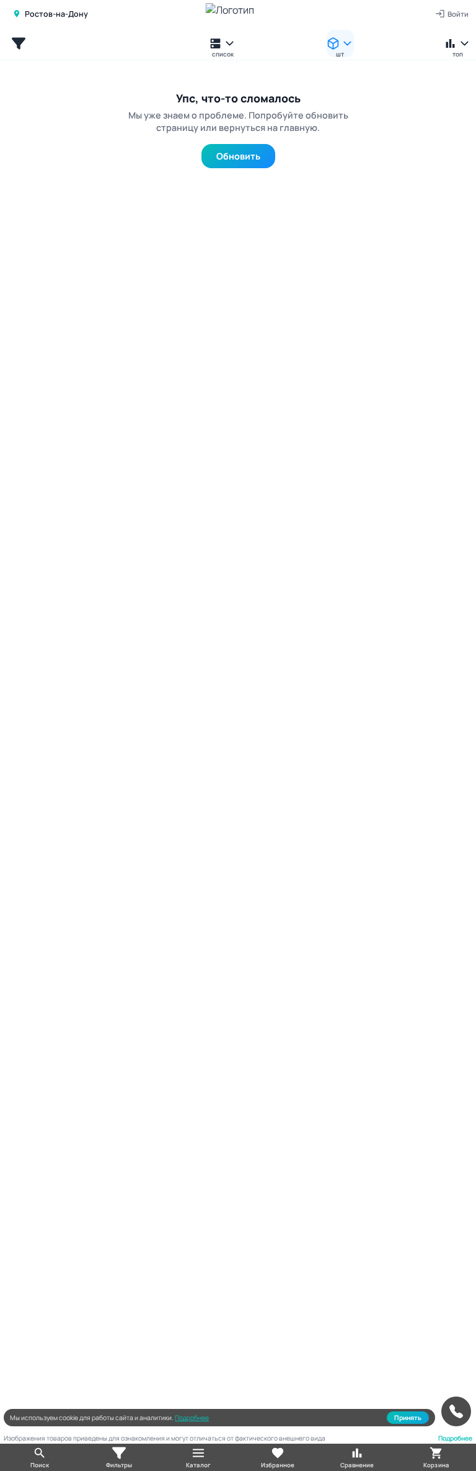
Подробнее (192, 1417)
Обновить (238, 156)
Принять (407, 1417)
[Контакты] (456, 1411)
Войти (458, 14)
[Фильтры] (18, 43)
